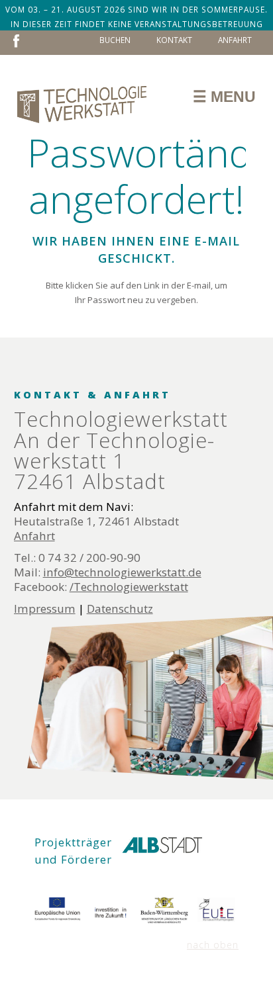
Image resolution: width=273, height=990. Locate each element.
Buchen (115, 39)
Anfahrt (235, 39)
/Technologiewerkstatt (129, 586)
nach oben (213, 944)
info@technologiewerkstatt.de (122, 572)
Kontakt (174, 39)
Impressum (45, 608)
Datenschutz (120, 608)
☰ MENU (224, 96)
